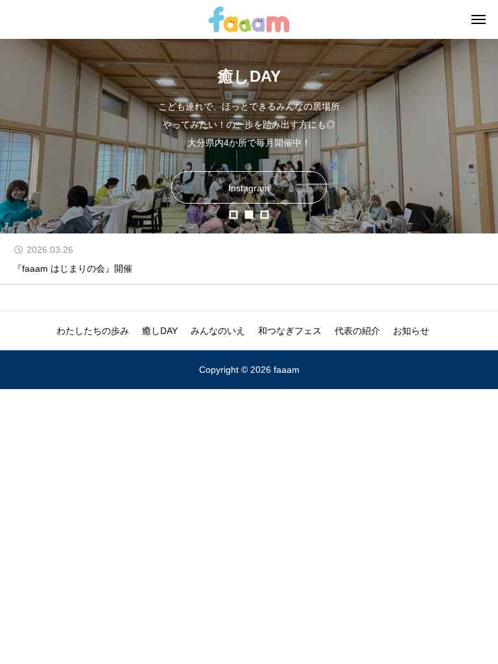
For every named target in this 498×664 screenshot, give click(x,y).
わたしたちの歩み (92, 331)
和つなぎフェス (290, 331)
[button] (233, 215)
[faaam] (248, 19)
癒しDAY (160, 331)
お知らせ (411, 331)
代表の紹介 (357, 331)
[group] (249, 259)
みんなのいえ (218, 331)
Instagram (249, 188)
